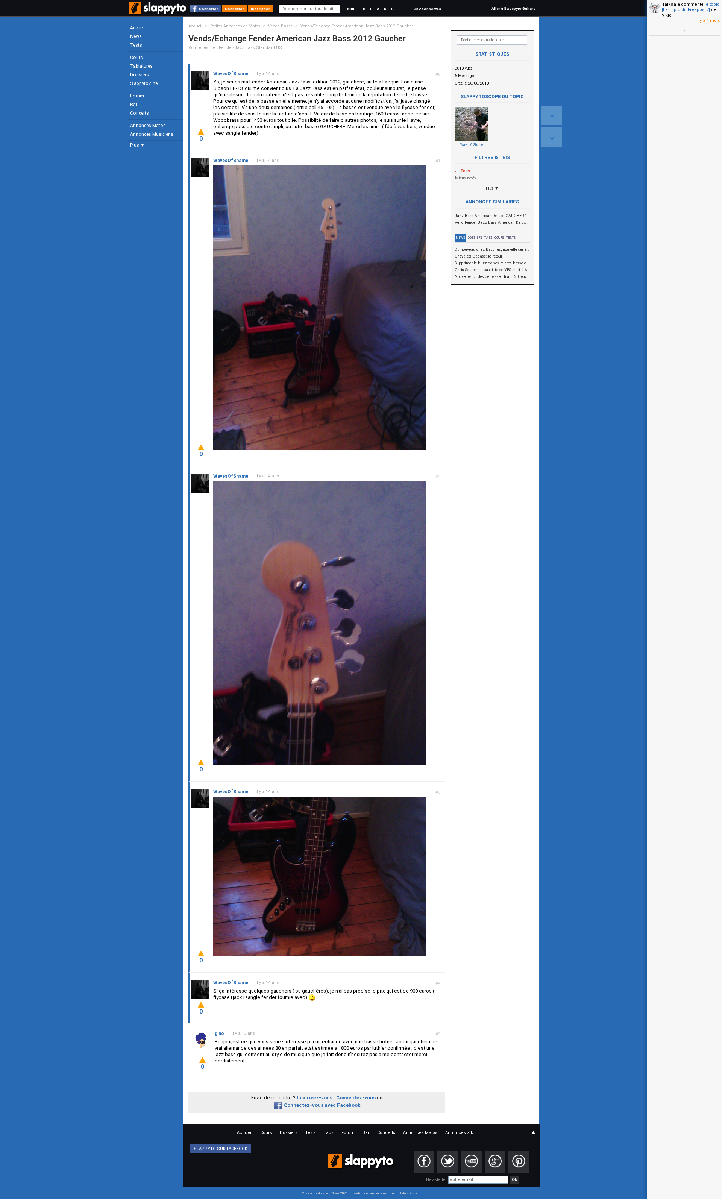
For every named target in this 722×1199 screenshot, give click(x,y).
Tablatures (141, 66)
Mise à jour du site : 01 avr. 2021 (325, 1193)
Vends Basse (280, 26)
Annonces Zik (459, 1132)
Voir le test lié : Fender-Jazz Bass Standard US (235, 47)
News (136, 36)
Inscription (261, 9)
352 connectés (427, 9)
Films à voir (408, 1193)
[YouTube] (471, 1162)
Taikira (669, 4)
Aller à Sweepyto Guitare (513, 8)
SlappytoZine (144, 83)
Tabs (488, 238)
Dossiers (139, 74)
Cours (136, 57)
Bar (133, 104)
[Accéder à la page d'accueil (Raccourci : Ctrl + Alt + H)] (158, 11)
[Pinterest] (518, 1162)
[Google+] (495, 1162)
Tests (136, 45)
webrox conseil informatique (374, 1193)
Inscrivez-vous (314, 1097)
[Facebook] (424, 1162)
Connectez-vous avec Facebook (322, 1105)
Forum (137, 96)
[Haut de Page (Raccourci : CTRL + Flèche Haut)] (552, 115)
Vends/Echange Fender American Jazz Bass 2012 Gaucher (356, 26)
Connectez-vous (356, 1097)
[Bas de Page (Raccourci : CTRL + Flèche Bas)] (552, 137)
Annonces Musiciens (151, 134)
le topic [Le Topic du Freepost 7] (691, 7)
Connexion (209, 9)
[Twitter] (447, 1162)
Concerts (139, 113)
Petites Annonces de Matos (235, 26)
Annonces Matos (148, 125)
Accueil (137, 27)
